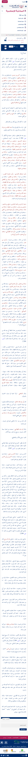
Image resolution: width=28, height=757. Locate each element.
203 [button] (12, 46)
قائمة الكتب (21, 24)
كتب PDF (21, 15)
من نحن (4, 737)
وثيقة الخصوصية (23, 737)
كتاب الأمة (20, 18)
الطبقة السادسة (11, 35)
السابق (7, 719)
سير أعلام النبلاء (18, 35)
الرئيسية (23, 35)
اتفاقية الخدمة (15, 737)
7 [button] (22, 46)
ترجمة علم (23, 729)
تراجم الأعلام (20, 30)
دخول (4, 1)
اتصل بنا (9, 737)
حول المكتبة (21, 21)
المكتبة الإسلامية (15, 11)
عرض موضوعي (20, 27)
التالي (4, 719)
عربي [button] (24, 1)
